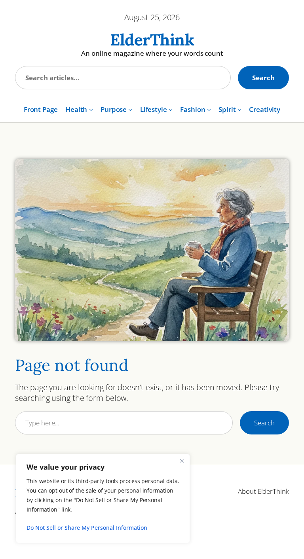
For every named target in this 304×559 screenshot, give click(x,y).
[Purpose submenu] (130, 109)
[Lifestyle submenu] (171, 109)
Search (263, 77)
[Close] (181, 460)
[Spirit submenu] (239, 109)
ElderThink (152, 39)
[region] (103, 498)
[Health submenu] (91, 109)
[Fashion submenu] (209, 109)
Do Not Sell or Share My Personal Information (87, 527)
